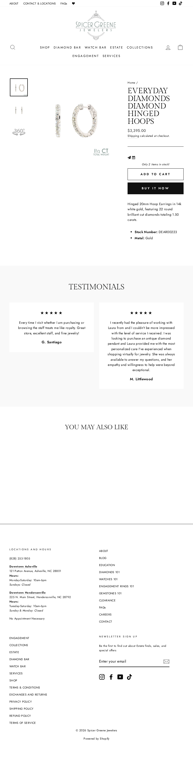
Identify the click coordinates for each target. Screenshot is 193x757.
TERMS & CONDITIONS (24, 687)
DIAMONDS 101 (109, 572)
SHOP (45, 47)
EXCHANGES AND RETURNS (28, 694)
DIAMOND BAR (67, 47)
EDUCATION (107, 565)
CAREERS (105, 614)
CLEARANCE (107, 600)
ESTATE (116, 47)
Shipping (133, 136)
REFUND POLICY (20, 716)
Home (131, 83)
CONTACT (105, 621)
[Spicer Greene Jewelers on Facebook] (111, 677)
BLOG (102, 558)
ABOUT (14, 3)
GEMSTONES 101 (110, 593)
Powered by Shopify (96, 739)
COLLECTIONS (140, 47)
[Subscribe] (166, 661)
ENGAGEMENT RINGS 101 (116, 586)
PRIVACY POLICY (20, 702)
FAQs (63, 3)
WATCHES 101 (108, 579)
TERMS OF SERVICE (22, 723)
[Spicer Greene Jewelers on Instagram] (102, 677)
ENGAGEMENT (85, 56)
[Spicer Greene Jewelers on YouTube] (120, 677)
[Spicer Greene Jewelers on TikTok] (129, 677)
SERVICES (112, 56)
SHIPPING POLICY (21, 709)
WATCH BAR (96, 47)
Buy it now (155, 188)
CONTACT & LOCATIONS (39, 3)
